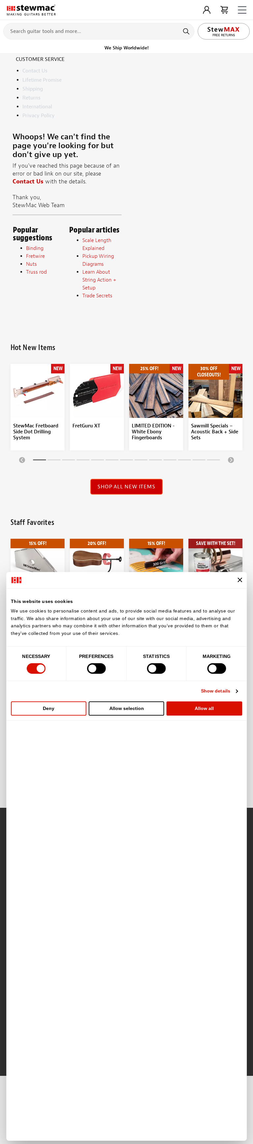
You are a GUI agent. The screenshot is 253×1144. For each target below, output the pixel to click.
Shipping (32, 89)
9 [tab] (155, 461)
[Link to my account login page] (207, 10)
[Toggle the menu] (242, 10)
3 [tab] (68, 461)
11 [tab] (184, 461)
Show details (215, 691)
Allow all (204, 708)
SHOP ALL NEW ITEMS (126, 486)
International (37, 106)
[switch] (96, 668)
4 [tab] (83, 461)
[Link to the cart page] (224, 10)
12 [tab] (199, 461)
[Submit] (187, 31)
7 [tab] (126, 461)
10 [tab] (170, 461)
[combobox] (98, 31)
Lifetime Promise (42, 80)
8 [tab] (141, 461)
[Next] (231, 459)
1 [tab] (39, 461)
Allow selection (126, 708)
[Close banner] (240, 580)
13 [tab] (213, 461)
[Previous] (22, 459)
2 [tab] (54, 461)
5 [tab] (97, 461)
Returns (31, 98)
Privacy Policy (38, 115)
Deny (48, 708)
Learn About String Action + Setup (99, 280)
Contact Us (34, 71)
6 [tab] (112, 461)
